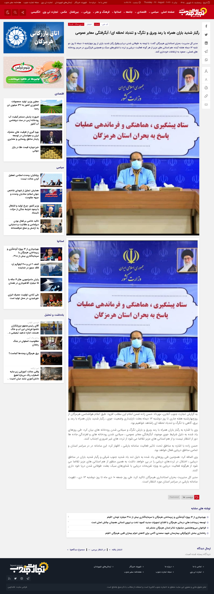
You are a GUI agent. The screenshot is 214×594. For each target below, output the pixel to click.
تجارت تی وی (46, 2)
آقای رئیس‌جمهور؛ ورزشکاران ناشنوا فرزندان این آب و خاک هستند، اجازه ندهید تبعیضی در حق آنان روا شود (23, 331)
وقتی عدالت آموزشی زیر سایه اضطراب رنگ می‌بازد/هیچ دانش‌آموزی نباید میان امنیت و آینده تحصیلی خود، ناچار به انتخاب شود (23, 379)
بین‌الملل (74, 12)
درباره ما (92, 2)
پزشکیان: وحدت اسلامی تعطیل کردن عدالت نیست (24, 177)
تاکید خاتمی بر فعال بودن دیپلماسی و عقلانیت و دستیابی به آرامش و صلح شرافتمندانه (24, 224)
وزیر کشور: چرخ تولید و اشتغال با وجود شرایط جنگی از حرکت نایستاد (24, 209)
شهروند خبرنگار (81, 2)
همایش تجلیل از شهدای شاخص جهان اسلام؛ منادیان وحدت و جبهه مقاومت (23, 194)
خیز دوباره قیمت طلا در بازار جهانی (25, 149)
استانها (117, 12)
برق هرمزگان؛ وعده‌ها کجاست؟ (24, 353)
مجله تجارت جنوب (31, 2)
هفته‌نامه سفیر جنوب (12, 2)
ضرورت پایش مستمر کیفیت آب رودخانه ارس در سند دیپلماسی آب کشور (24, 120)
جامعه (129, 12)
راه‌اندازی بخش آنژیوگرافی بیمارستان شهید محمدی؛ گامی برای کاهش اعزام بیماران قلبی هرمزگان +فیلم (155, 533)
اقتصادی (141, 12)
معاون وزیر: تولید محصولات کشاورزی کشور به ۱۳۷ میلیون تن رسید (23, 105)
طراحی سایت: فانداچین (17, 587)
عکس (64, 12)
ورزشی (86, 12)
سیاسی (154, 12)
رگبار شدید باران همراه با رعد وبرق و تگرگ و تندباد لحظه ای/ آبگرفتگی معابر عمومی (137, 33)
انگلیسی (35, 12)
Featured (174, 497)
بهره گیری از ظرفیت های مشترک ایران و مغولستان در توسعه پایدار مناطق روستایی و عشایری (23, 135)
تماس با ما (102, 2)
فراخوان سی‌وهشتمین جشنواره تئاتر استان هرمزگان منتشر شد (176, 528)
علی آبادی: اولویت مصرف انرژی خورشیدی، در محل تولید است (23, 296)
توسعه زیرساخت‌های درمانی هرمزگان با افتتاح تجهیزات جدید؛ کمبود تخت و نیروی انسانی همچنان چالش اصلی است (148, 522)
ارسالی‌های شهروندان (63, 2)
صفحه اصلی (168, 12)
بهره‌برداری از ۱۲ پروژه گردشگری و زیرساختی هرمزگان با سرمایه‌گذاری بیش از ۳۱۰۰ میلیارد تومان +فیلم (156, 517)
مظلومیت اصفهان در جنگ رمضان (26, 343)
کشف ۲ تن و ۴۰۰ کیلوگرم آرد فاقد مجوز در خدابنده (25, 266)
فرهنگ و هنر (102, 12)
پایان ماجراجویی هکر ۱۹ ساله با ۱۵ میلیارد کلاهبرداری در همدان (23, 281)
